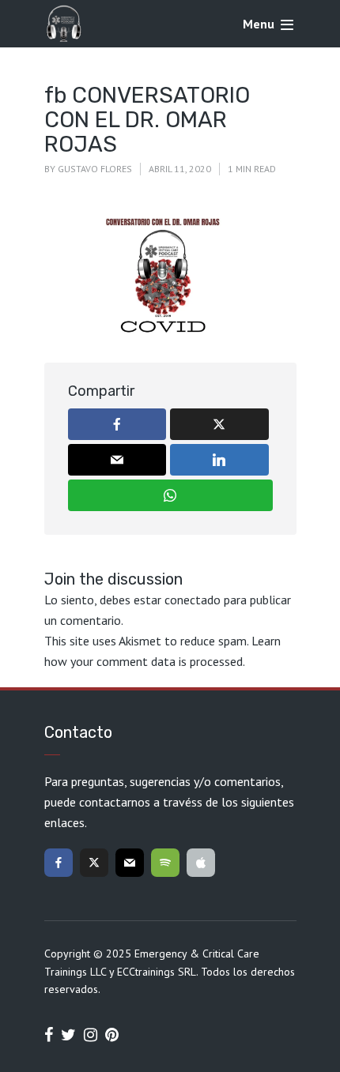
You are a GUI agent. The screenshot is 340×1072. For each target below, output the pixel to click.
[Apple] (201, 862)
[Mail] (129, 862)
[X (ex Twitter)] (94, 862)
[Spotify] (165, 862)
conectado (192, 599)
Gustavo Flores (95, 169)
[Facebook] (58, 862)
